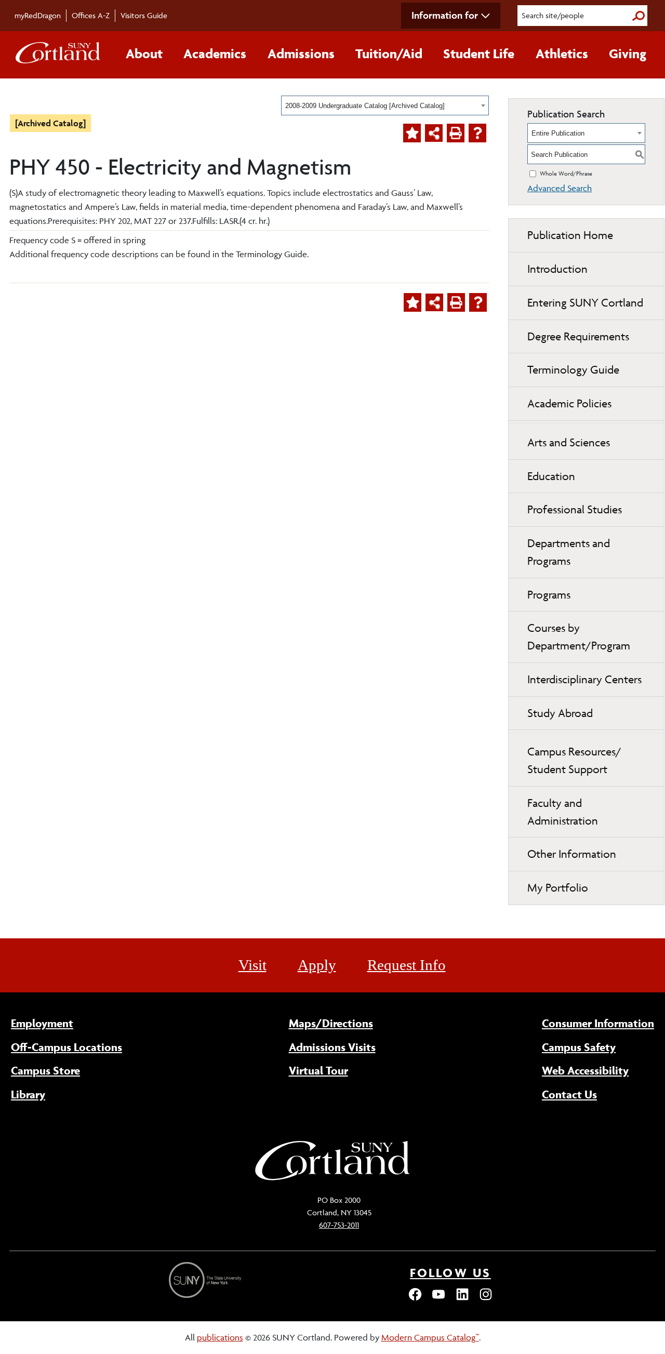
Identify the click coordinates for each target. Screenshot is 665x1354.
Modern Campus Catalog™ (430, 1337)
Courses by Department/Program (578, 637)
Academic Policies (569, 403)
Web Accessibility (585, 1070)
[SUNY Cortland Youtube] (438, 1299)
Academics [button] (214, 53)
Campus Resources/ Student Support (574, 760)
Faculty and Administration (562, 812)
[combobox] (385, 105)
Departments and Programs (568, 552)
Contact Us (569, 1094)
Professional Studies (574, 509)
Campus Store (45, 1070)
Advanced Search (559, 188)
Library (28, 1094)
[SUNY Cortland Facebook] (415, 1299)
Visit (252, 965)
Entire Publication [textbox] (557, 133)
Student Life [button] (478, 53)
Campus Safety (579, 1047)
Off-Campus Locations (66, 1047)
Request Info (406, 965)
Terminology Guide (573, 370)
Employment (42, 1023)
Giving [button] (627, 53)
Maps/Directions (331, 1023)
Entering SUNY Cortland (585, 303)
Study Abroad (560, 713)
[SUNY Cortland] (332, 1179)
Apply (317, 965)
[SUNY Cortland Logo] (58, 55)
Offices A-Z (91, 15)
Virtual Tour (318, 1070)
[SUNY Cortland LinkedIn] (462, 1299)
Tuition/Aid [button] (388, 53)
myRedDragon (38, 15)
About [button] (144, 53)
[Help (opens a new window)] (477, 133)
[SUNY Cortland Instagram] (486, 1299)
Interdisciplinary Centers (584, 679)
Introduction (557, 269)
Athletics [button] (562, 53)
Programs (548, 595)
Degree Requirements (578, 336)
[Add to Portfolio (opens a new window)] (412, 133)
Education (551, 476)
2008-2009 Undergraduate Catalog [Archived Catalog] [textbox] (365, 106)
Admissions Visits (332, 1047)
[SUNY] (206, 1280)
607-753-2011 (339, 1225)
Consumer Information (598, 1023)
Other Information (571, 854)
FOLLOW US (450, 1272)
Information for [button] (444, 15)
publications (220, 1337)
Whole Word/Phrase (566, 173)
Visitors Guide (144, 15)
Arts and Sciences (568, 442)
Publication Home (570, 235)
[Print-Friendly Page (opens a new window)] (455, 133)
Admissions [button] (301, 53)
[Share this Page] (434, 133)
